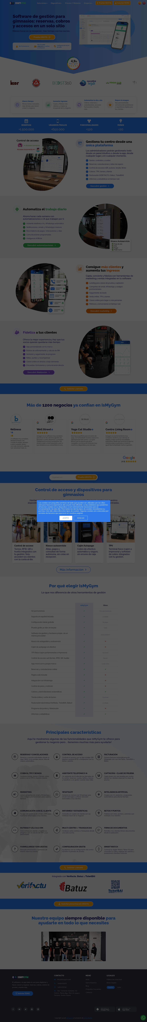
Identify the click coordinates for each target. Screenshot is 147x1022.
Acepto (66, 518)
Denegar (80, 518)
